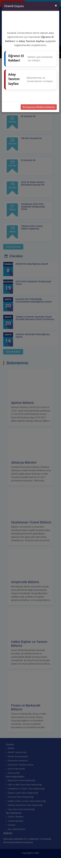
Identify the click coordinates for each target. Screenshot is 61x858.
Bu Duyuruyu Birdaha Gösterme (39, 107)
